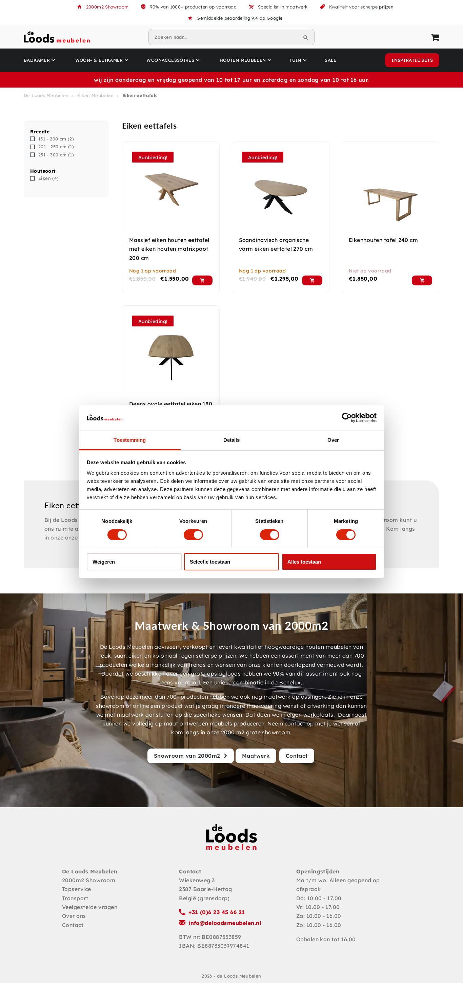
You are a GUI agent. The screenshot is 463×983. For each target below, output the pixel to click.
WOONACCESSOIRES (170, 60)
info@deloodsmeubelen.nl (224, 923)
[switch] (193, 534)
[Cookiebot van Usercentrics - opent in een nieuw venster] (347, 418)
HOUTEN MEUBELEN (243, 60)
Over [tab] (333, 440)
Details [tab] (231, 440)
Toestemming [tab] (130, 440)
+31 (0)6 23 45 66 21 (216, 912)
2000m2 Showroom (107, 7)
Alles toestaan (304, 562)
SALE (331, 60)
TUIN (295, 60)
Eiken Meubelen (95, 95)
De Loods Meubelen (46, 95)
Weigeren (104, 562)
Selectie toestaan (210, 562)
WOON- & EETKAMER (99, 60)
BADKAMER (37, 60)
